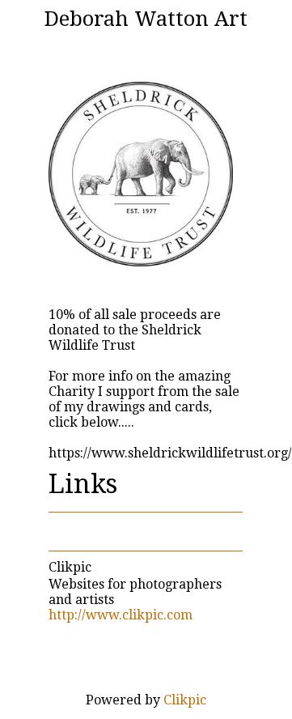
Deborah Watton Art (146, 18)
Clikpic (70, 567)
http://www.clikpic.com (121, 615)
